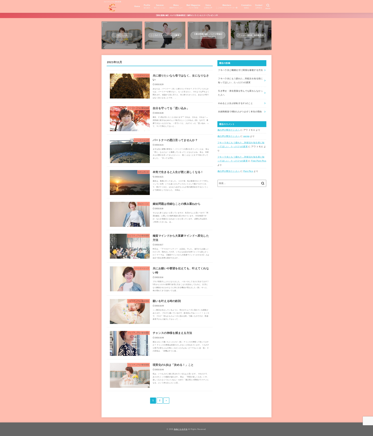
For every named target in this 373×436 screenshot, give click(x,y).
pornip (246, 136)
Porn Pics (248, 171)
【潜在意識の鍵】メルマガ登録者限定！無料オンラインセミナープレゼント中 (186, 15)
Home (137, 6)
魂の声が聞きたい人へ (228, 130)
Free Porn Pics (258, 161)
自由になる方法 (180, 429)
